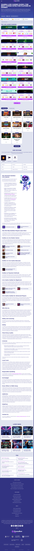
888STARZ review (8, 63)
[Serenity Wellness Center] (15, 542)
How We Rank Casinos (17, 513)
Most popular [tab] (5, 108)
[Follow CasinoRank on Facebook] (11, 528)
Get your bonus (8, 35)
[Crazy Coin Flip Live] (17, 127)
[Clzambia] (17, 538)
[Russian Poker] (6, 138)
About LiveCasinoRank (17, 510)
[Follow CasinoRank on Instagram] (14, 528)
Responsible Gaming (16, 499)
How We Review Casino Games (17, 515)
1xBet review (25, 37)
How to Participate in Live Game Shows (16, 490)
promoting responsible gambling (16, 373)
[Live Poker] (28, 127)
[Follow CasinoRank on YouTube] (18, 528)
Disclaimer (17, 516)
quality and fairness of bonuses (10, 194)
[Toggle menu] (1, 1)
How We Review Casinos (17, 511)
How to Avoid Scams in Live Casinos (17, 487)
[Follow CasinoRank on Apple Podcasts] (22, 528)
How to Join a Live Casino (17, 484)
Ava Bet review (25, 50)
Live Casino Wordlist (16, 496)
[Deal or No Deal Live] (28, 116)
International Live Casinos (17, 504)
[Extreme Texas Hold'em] (17, 138)
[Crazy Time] (6, 116)
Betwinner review (9, 37)
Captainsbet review (9, 50)
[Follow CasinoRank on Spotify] (20, 528)
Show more (16, 103)
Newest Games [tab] (12, 108)
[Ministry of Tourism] (7, 538)
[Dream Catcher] (6, 127)
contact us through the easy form (21, 416)
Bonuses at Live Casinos (17, 498)
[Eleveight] (25, 538)
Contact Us (17, 518)
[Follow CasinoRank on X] (16, 528)
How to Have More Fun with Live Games (17, 485)
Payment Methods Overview (17, 501)
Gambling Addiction (17, 502)
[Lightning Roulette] (17, 116)
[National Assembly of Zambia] (12, 538)
